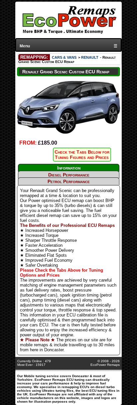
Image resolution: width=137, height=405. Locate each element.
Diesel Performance (68, 174)
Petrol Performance (69, 181)
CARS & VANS (64, 57)
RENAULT (89, 57)
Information (68, 167)
